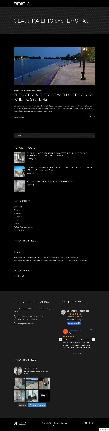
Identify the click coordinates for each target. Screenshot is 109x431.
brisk (17, 90)
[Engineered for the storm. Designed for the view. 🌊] (19, 383)
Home (16, 220)
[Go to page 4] (80, 353)
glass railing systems (21, 260)
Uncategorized (19, 230)
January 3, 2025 (32, 184)
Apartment (18, 206)
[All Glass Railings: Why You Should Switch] (19, 186)
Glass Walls (36, 260)
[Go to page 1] (75, 353)
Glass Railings (36, 90)
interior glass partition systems (54, 260)
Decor (16, 210)
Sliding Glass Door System (23, 227)
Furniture (17, 213)
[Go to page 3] (78, 353)
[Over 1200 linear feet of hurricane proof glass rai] (44, 383)
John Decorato (75, 330)
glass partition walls (56, 257)
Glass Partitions (19, 257)
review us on (73, 323)
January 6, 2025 (32, 173)
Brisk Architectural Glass (78, 311)
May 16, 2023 (25, 90)
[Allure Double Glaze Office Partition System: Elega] (32, 396)
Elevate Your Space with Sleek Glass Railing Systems (53, 97)
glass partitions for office (37, 257)
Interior (16, 223)
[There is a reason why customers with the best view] (32, 383)
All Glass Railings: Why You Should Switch (50, 182)
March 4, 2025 (32, 158)
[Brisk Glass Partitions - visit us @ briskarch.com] (44, 396)
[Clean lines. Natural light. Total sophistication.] (19, 396)
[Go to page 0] (73, 353)
